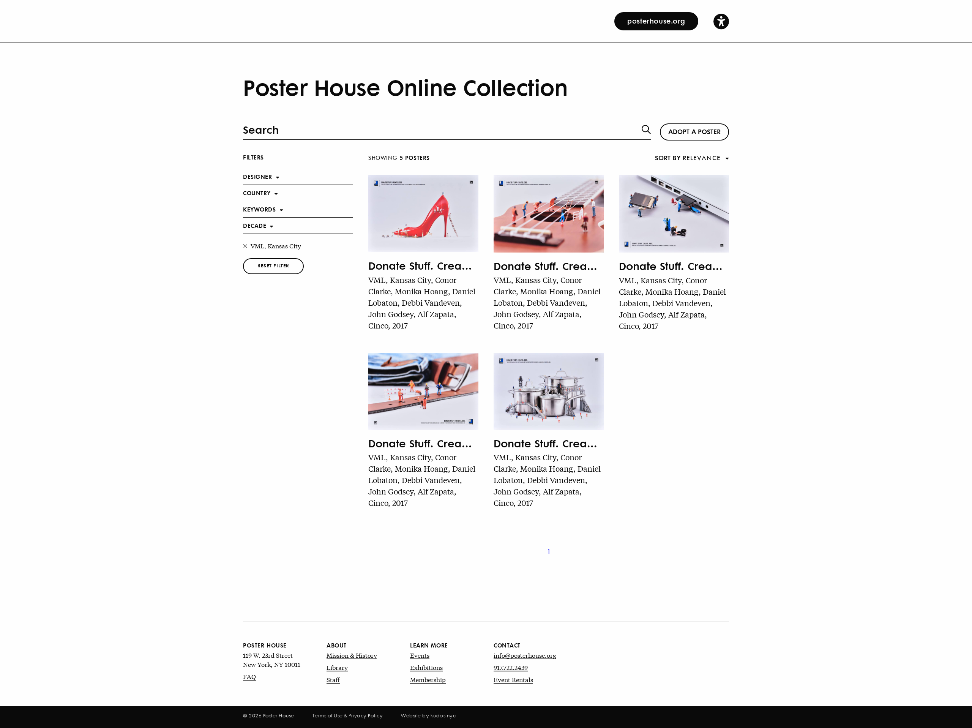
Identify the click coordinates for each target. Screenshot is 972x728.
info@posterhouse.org (525, 655)
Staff (333, 679)
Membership (428, 679)
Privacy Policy (366, 715)
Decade (254, 225)
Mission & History (352, 655)
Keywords (259, 209)
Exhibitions (426, 667)
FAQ (249, 676)
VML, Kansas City (276, 245)
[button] (721, 21)
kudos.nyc (443, 715)
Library (337, 667)
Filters (253, 157)
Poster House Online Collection (405, 87)
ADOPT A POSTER (694, 131)
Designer (257, 176)
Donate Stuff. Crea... (420, 265)
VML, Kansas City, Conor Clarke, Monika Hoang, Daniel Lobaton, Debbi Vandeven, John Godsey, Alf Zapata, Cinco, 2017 (421, 302)
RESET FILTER (273, 265)
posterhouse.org (656, 20)
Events (419, 655)
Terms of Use (327, 715)
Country (257, 192)
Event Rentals (513, 679)
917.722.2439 (511, 667)
